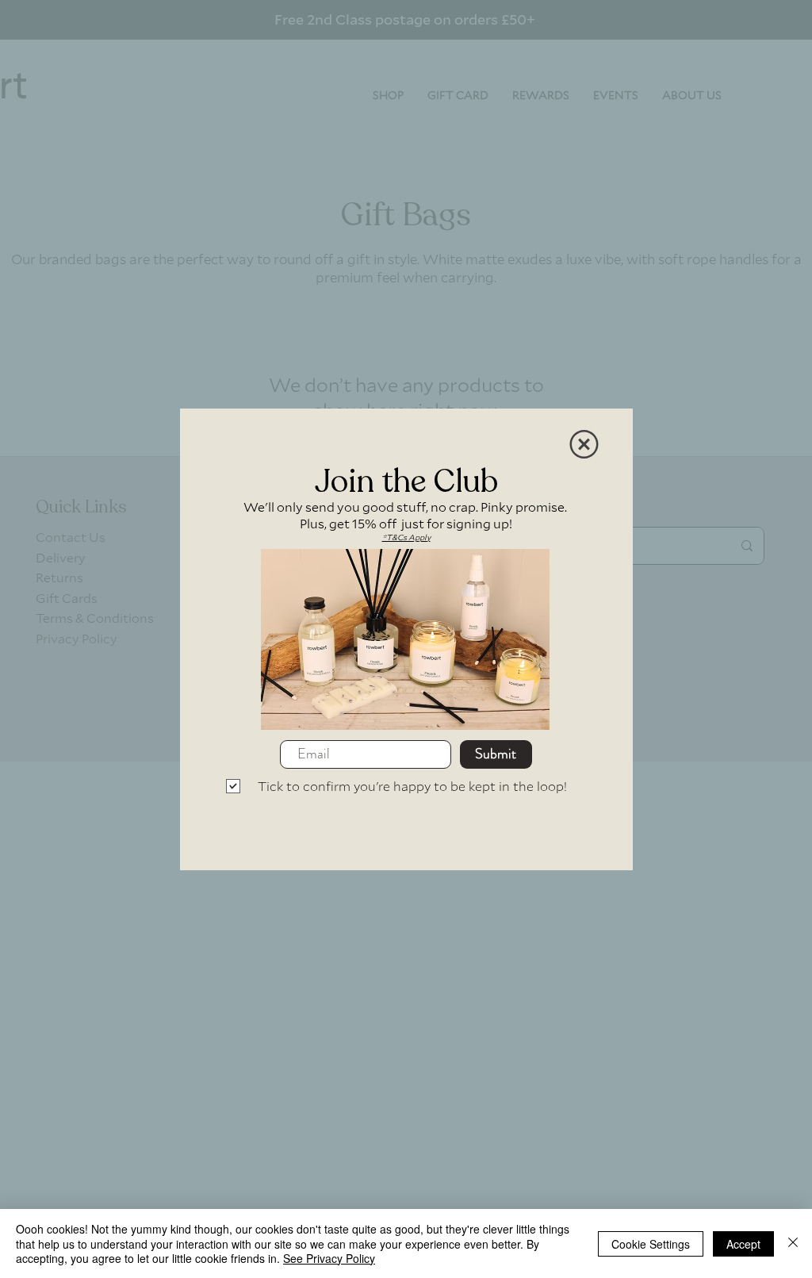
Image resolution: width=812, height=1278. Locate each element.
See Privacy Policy (329, 1258)
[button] (584, 444)
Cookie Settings (650, 1244)
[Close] (792, 1243)
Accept (743, 1244)
